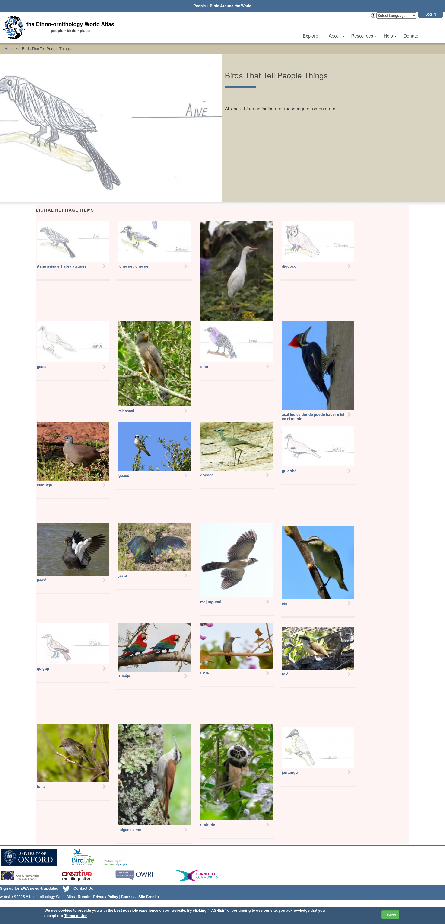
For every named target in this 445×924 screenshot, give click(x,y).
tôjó (285, 674)
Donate (411, 35)
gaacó (123, 475)
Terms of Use (75, 915)
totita (41, 786)
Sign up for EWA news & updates (29, 888)
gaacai (42, 366)
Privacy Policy (105, 896)
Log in (430, 14)
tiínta (204, 673)
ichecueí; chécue (133, 266)
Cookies (128, 896)
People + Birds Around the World (222, 5)
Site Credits (148, 896)
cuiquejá (44, 485)
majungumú (210, 601)
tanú (204, 366)
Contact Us (83, 888)
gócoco (207, 475)
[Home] (60, 27)
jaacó (41, 580)
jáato (122, 575)
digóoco (289, 266)
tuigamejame (129, 829)
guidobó (289, 470)
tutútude (207, 824)
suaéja (124, 676)
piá (284, 603)
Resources (363, 35)
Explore (311, 35)
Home (10, 48)
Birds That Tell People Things (46, 48)
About (335, 35)
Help (389, 35)
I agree (390, 914)
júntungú (290, 772)
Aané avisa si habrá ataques (61, 266)
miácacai (126, 410)
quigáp (43, 668)
